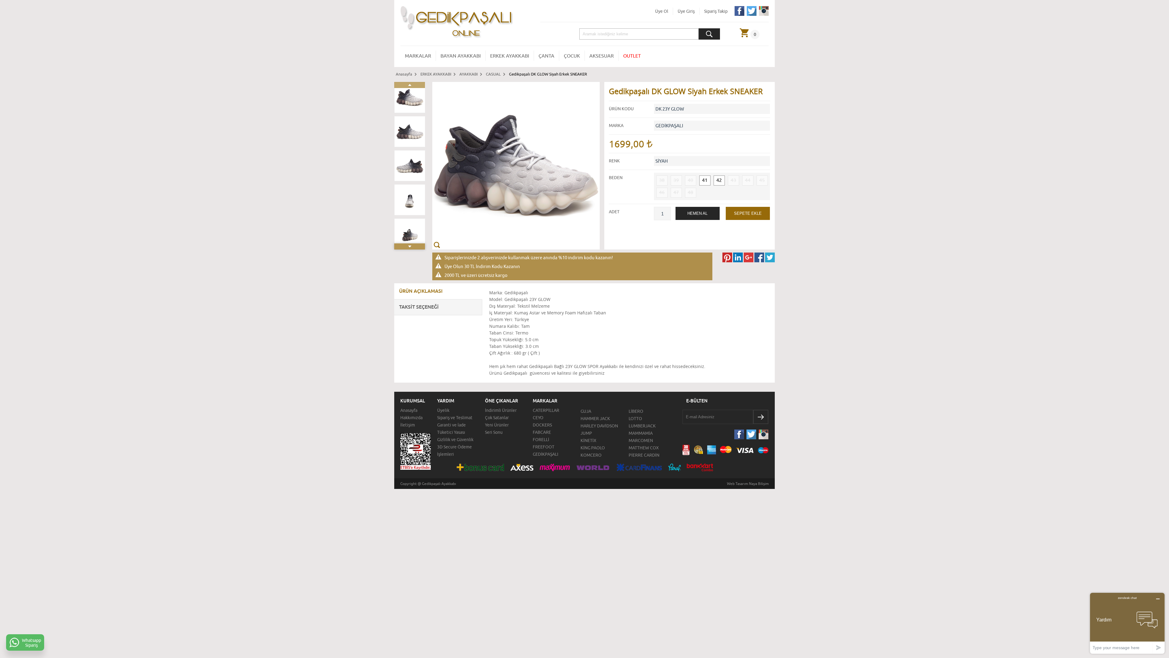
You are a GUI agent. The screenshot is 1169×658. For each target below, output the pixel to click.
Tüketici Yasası (451, 432)
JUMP (586, 433)
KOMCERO (591, 455)
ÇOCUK (572, 55)
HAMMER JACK (595, 418)
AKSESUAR (601, 55)
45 (762, 180)
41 (704, 180)
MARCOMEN (641, 440)
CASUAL (493, 74)
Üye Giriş (686, 11)
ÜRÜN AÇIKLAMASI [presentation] (421, 291)
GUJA (586, 411)
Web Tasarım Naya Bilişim (748, 483)
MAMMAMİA (641, 433)
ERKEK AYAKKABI (509, 55)
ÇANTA (546, 55)
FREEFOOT (543, 446)
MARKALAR (418, 55)
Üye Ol (661, 11)
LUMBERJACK (642, 425)
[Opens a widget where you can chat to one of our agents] (1127, 623)
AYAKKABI (468, 74)
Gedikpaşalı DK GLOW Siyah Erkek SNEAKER (548, 74)
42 (719, 180)
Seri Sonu (494, 432)
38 (662, 180)
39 (676, 180)
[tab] (438, 291)
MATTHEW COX (644, 447)
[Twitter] (752, 14)
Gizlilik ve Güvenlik (455, 439)
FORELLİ (541, 439)
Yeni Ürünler (497, 425)
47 (676, 192)
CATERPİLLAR (546, 410)
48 (690, 192)
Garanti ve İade (451, 425)
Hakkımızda (411, 417)
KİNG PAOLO (593, 447)
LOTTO (635, 418)
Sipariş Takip (716, 11)
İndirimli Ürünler (501, 410)
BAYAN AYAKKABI (461, 55)
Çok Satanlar (497, 417)
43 (733, 180)
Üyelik (443, 410)
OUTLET (632, 55)
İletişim (407, 425)
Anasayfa (404, 74)
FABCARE (542, 432)
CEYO (538, 417)
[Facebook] (739, 14)
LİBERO (636, 411)
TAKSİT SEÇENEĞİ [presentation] (419, 307)
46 (662, 192)
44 (747, 180)
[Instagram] (764, 14)
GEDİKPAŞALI (545, 454)
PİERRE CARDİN (644, 455)
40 (690, 180)
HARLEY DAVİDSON (599, 425)
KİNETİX (588, 440)
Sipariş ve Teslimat (454, 417)
